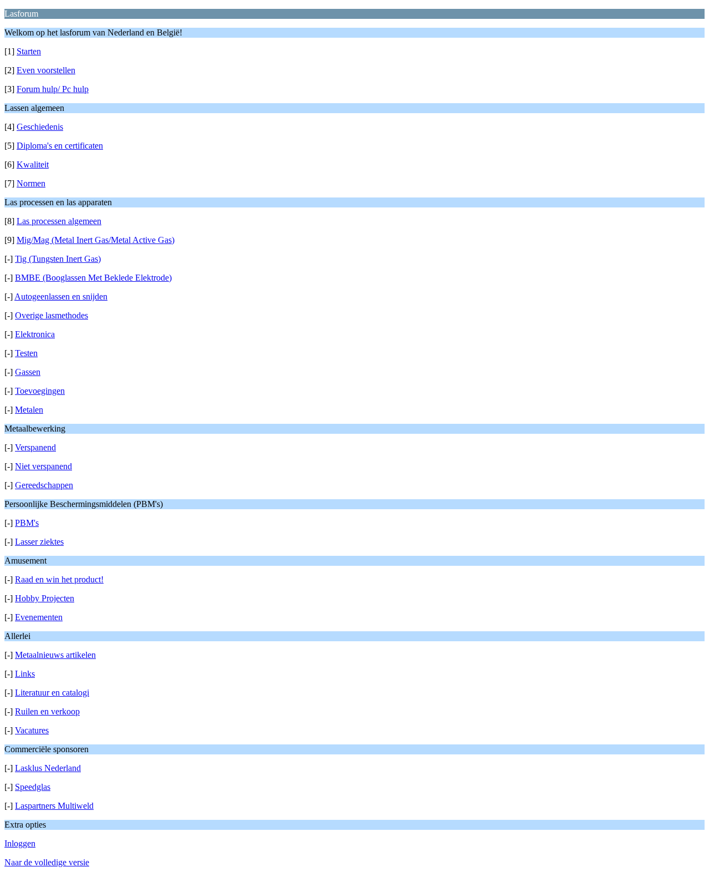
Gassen (27, 372)
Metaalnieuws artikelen (55, 655)
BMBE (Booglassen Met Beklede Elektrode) (93, 277)
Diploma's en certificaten (60, 145)
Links (25, 673)
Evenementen (39, 617)
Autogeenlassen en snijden (60, 296)
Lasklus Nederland (48, 768)
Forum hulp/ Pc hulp (53, 89)
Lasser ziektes (39, 541)
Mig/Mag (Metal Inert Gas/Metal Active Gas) (95, 240)
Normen (31, 183)
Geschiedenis (40, 126)
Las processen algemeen (59, 221)
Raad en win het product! (59, 579)
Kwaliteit (33, 164)
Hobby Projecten (44, 598)
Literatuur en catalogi (52, 692)
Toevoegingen (40, 391)
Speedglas (32, 787)
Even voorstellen (46, 70)
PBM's (27, 523)
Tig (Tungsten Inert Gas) (58, 258)
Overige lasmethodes (51, 315)
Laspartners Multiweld (54, 805)
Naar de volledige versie (46, 862)
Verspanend (35, 447)
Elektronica (35, 334)
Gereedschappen (44, 485)
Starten (29, 51)
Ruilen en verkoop (47, 711)
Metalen (29, 409)
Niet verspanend (43, 466)
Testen (26, 353)
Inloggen (19, 843)
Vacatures (32, 730)
